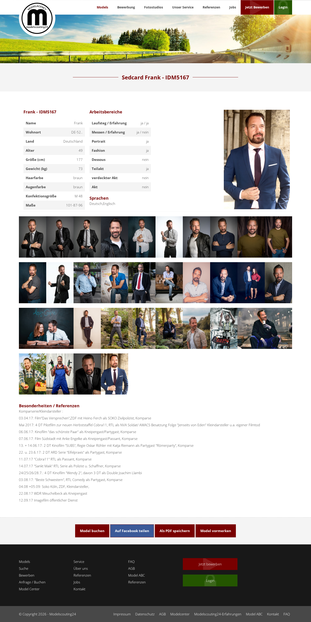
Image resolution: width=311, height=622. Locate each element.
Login (210, 580)
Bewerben (26, 575)
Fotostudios (153, 7)
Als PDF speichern (175, 530)
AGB (131, 568)
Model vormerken (215, 530)
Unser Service (183, 7)
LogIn (283, 7)
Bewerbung (126, 7)
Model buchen (92, 530)
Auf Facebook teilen (132, 530)
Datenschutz (145, 614)
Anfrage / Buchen (32, 582)
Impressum (122, 614)
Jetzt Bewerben (257, 7)
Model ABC (136, 575)
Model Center (29, 589)
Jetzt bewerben (210, 564)
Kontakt (79, 589)
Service (79, 561)
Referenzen (211, 7)
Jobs (232, 7)
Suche (23, 568)
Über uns (81, 568)
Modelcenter (180, 614)
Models (102, 7)
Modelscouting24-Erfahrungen (217, 614)
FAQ (131, 561)
